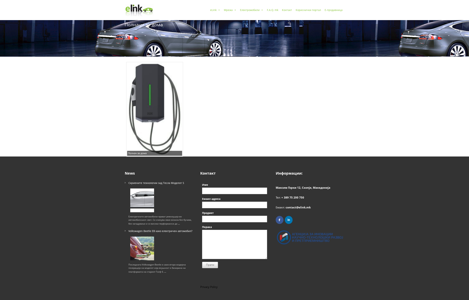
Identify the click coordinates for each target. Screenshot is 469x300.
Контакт (287, 10)
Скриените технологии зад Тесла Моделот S (156, 183)
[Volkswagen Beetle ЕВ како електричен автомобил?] (142, 248)
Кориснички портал (308, 10)
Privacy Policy (209, 287)
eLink (213, 10)
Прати (210, 265)
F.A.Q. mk (272, 10)
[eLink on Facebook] (279, 220)
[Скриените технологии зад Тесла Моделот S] (142, 200)
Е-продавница (334, 10)
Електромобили (250, 10)
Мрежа (228, 10)
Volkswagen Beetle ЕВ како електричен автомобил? (160, 231)
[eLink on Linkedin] (289, 220)
